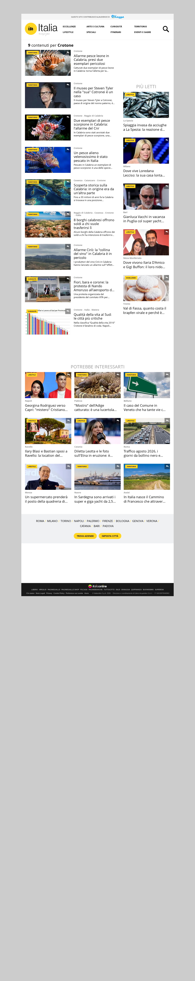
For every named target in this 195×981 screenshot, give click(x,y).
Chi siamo (30, 593)
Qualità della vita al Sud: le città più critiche (93, 316)
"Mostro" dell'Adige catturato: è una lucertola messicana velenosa (94, 409)
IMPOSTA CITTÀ (110, 536)
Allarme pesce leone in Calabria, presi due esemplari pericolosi (91, 59)
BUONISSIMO (148, 589)
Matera (95, 309)
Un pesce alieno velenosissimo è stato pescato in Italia (91, 156)
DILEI (118, 589)
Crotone (78, 51)
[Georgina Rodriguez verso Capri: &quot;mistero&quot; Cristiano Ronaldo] (48, 385)
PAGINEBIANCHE (96, 589)
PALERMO (93, 521)
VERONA (151, 521)
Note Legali (40, 593)
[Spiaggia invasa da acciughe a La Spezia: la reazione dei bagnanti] (146, 105)
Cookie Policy (58, 593)
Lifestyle (68, 32)
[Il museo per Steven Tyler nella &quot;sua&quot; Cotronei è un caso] (48, 95)
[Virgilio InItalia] (41, 29)
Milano (126, 166)
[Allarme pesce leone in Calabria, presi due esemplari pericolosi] (48, 63)
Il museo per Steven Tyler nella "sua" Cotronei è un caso (93, 92)
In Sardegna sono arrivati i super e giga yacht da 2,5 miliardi (94, 501)
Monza (28, 492)
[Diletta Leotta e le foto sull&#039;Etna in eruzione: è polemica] (97, 431)
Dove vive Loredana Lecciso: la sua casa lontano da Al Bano (144, 175)
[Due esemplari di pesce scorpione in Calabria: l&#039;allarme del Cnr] (48, 127)
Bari (125, 212)
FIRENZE (107, 521)
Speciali (91, 32)
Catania (78, 446)
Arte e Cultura (95, 26)
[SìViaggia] (117, 17)
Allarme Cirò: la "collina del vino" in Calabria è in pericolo (93, 253)
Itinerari (115, 32)
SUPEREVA (159, 589)
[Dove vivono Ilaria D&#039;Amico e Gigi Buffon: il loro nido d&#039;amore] (146, 242)
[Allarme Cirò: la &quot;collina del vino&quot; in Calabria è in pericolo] (48, 257)
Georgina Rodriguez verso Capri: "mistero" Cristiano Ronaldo (45, 409)
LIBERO (34, 589)
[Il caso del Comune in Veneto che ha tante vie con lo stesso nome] (147, 385)
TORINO (66, 521)
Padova (78, 400)
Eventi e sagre (142, 32)
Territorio (140, 26)
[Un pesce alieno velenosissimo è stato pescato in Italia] (48, 160)
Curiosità (116, 26)
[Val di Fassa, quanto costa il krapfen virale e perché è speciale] (146, 288)
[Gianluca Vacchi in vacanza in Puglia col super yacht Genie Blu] (146, 197)
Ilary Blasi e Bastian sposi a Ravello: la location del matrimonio (46, 455)
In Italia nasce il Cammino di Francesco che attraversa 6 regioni (145, 501)
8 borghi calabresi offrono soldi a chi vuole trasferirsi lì (94, 224)
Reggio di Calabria (93, 115)
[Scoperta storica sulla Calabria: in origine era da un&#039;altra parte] (48, 192)
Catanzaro (89, 180)
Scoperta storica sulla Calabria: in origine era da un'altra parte (94, 189)
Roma (127, 446)
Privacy (49, 593)
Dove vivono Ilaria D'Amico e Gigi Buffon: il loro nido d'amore (144, 266)
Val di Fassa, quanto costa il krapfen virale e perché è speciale (144, 312)
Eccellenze (69, 26)
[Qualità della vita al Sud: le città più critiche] (48, 322)
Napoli (28, 400)
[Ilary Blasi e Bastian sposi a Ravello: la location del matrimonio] (48, 431)
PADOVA (108, 526)
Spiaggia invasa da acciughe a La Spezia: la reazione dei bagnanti (145, 129)
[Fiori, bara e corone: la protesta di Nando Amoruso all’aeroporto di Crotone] (48, 289)
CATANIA (85, 526)
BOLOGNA (122, 521)
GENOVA (137, 521)
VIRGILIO (42, 589)
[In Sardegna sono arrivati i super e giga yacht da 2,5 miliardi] (97, 477)
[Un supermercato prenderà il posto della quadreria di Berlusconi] (48, 477)
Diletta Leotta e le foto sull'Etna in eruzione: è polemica (92, 455)
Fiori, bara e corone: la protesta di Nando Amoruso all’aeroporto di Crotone (93, 288)
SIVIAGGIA (125, 589)
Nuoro (77, 492)
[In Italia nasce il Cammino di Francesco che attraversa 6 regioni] (147, 477)
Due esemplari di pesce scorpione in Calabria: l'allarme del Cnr (92, 124)
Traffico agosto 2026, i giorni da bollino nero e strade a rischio (142, 455)
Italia (78, 215)
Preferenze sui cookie (74, 593)
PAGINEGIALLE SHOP (70, 589)
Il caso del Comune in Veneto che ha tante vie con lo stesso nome (145, 409)
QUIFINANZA (136, 589)
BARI (97, 526)
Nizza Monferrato (132, 258)
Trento (126, 303)
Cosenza (78, 180)
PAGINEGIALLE (54, 589)
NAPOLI (79, 521)
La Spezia (128, 120)
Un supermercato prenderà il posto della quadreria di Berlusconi (46, 501)
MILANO (52, 521)
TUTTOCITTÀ (109, 589)
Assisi (127, 492)
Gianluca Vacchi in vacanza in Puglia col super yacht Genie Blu (144, 221)
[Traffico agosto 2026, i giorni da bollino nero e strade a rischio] (147, 431)
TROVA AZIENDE (85, 536)
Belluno (128, 400)
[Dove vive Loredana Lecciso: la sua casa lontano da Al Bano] (146, 151)
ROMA (40, 521)
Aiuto (86, 593)
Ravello (29, 446)
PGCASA (83, 589)
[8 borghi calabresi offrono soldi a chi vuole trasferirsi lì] (48, 225)
